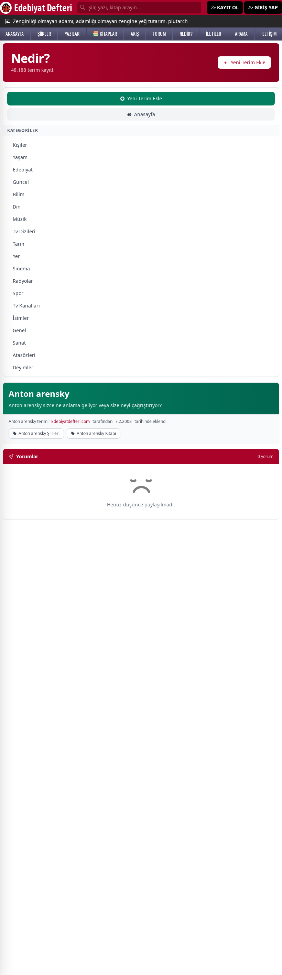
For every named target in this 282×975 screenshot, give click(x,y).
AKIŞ (135, 33)
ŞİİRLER (44, 33)
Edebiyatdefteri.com (70, 421)
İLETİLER (213, 33)
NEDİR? (186, 33)
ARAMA (241, 33)
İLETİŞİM (268, 33)
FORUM (159, 33)
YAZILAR (72, 33)
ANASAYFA (15, 33)
